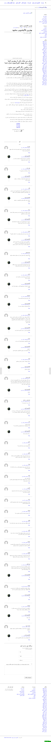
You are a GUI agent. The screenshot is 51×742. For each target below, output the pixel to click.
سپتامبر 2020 (44, 69)
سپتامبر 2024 (44, 49)
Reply (29, 152)
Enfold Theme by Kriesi (7, 737)
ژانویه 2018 (45, 83)
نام (20, 651)
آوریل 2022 (45, 56)
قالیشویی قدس (15, 27)
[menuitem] (46, 3)
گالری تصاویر (18, 2)
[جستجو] (46, 3)
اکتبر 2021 (45, 61)
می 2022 (45, 55)
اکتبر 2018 (45, 80)
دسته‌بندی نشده (44, 30)
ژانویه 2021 (45, 67)
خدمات (45, 27)
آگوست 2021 (44, 63)
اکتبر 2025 (45, 44)
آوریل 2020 (45, 75)
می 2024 (45, 51)
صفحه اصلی (12, 2)
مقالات (21, 27)
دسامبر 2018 (44, 77)
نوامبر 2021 (45, 60)
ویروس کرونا (17, 102)
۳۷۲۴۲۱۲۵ (18, 127)
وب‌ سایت (21, 660)
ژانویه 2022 (45, 59)
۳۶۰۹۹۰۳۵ (18, 126)
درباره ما (42, 2)
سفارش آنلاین (24, 2)
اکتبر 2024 (45, 48)
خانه (8, 2)
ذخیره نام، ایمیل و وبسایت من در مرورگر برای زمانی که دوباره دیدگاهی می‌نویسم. (17, 664)
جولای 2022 (45, 52)
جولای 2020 (45, 71)
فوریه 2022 (45, 57)
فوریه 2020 (45, 76)
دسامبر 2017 (44, 84)
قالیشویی (45, 31)
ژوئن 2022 (45, 53)
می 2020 (45, 73)
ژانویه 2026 (45, 43)
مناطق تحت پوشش (43, 37)
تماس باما (29, 2)
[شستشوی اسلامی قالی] (50, 371)
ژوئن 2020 (45, 72)
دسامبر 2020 (44, 68)
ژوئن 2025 (45, 45)
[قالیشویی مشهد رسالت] (1, 371)
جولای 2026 (45, 41)
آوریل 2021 (45, 65)
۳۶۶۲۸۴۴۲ (18, 123)
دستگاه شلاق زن (26, 95)
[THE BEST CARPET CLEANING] (18, 18)
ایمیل (20, 656)
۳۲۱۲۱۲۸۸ (18, 124)
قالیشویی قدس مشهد (36, 2)
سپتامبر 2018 (44, 81)
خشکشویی (45, 29)
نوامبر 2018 (45, 79)
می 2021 (45, 64)
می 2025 (45, 47)
